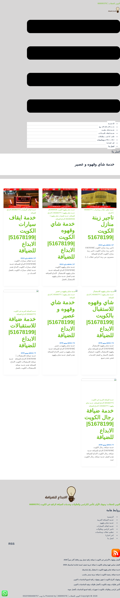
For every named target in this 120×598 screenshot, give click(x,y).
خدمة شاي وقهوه (108, 130)
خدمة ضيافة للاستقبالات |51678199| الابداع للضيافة (22, 332)
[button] (73, 66)
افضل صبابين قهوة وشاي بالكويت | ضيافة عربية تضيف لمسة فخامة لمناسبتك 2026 (91, 565)
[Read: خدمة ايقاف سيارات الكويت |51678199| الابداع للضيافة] (21, 190)
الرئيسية (111, 124)
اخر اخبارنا (110, 143)
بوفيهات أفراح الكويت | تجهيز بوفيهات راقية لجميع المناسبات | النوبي (97, 579)
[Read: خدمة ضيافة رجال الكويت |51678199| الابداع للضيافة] (98, 380)
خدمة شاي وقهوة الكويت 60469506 (62, 210)
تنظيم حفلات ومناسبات (105, 140)
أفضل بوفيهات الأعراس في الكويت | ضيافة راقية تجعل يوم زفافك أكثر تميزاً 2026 (92, 560)
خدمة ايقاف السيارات (106, 133)
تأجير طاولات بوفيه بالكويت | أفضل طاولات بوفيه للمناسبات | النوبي (97, 584)
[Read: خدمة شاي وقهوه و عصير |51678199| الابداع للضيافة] (67, 291)
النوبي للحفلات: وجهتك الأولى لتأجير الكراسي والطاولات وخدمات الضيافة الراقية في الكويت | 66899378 (74, 504)
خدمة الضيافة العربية (106, 127)
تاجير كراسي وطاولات (106, 137)
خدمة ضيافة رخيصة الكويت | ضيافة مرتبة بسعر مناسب (101, 575)
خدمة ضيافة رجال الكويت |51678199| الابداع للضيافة (99, 423)
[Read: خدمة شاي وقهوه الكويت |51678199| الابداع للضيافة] (60, 190)
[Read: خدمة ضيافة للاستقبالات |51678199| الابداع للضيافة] (21, 291)
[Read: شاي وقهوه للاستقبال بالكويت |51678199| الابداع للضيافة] (104, 291)
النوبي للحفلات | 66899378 (109, 3)
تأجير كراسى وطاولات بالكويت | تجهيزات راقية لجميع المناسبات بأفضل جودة (94, 589)
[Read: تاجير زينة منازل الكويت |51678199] (98, 190)
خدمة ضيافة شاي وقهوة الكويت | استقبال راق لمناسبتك (101, 570)
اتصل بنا (111, 146)
